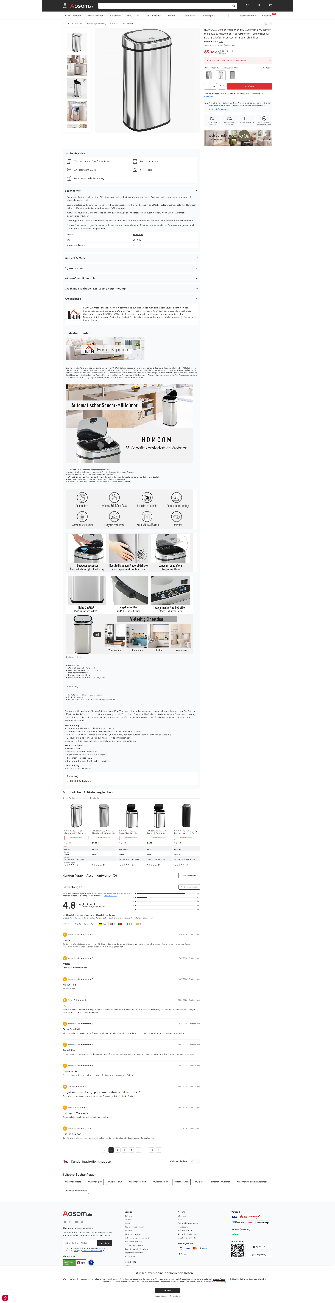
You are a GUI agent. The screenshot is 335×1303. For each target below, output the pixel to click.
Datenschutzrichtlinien (92, 1251)
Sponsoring (130, 1256)
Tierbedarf (115, 15)
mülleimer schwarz (137, 1182)
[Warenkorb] (270, 5)
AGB (76, 1251)
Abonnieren (104, 1243)
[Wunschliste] (247, 5)
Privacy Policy (219, 1282)
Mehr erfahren (110, 896)
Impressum (183, 1227)
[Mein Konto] (259, 5)
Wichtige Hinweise (133, 1234)
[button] (131, 190)
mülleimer (199, 1182)
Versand (128, 1230)
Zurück (68, 24)
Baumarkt (173, 15)
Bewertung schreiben (189, 887)
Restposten (189, 15)
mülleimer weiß (181, 1182)
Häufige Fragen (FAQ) (134, 1227)
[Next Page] (158, 1150)
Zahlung (128, 1216)
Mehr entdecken (178, 1161)
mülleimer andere (73, 1182)
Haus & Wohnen (96, 15)
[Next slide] (196, 831)
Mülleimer (114, 23)
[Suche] (233, 6)
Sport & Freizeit (153, 15)
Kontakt (128, 1223)
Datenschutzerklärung (188, 1223)
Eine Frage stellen (189, 875)
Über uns (182, 1216)
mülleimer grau (95, 1182)
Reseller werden (185, 1230)
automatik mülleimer (220, 1182)
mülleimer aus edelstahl (76, 1190)
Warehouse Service (133, 1241)
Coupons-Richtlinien (134, 1245)
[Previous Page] (104, 1150)
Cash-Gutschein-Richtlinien (137, 1249)
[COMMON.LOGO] (81, 6)
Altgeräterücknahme (134, 1253)
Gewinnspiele (208, 15)
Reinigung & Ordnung (96, 23)
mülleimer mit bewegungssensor (252, 1182)
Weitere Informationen (219, 109)
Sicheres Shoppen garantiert (138, 1238)
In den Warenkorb (249, 86)
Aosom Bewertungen (187, 1234)
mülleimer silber (160, 1182)
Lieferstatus (130, 1266)
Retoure (128, 1219)
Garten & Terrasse (72, 15)
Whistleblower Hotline (188, 1238)
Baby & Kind (133, 15)
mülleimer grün (115, 1182)
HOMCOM (138, 234)
